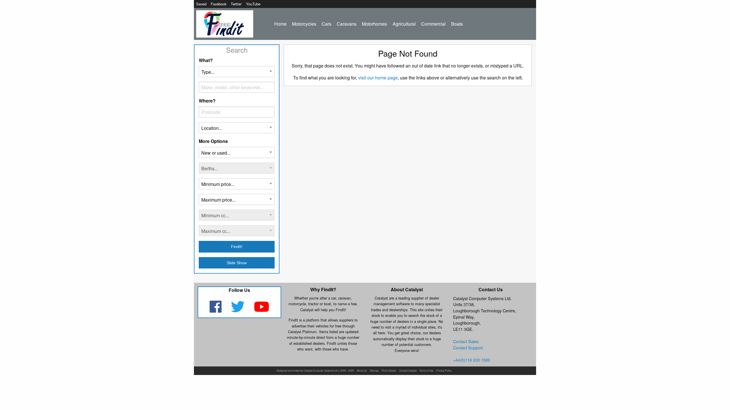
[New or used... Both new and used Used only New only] (237, 155)
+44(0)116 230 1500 (471, 360)
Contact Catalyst (408, 371)
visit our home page (378, 77)
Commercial (433, 23)
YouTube (253, 4)
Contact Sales (465, 341)
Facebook (218, 4)
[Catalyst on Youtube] (261, 310)
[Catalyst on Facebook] (216, 310)
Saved (201, 4)
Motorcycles (304, 23)
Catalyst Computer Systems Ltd (320, 371)
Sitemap (374, 371)
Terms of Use (426, 371)
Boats (457, 23)
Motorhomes (374, 23)
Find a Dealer (389, 371)
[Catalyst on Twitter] (238, 310)
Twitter (236, 4)
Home (280, 23)
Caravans (346, 23)
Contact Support (468, 347)
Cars (326, 23)
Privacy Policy (443, 371)
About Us (362, 371)
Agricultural (404, 23)
